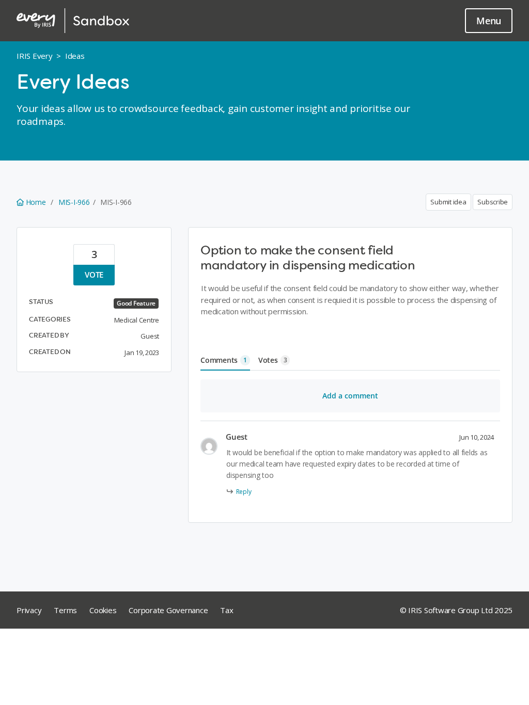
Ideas (75, 56)
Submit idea (448, 201)
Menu (488, 20)
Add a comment (350, 395)
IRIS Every (35, 56)
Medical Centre (137, 320)
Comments (223, 360)
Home (36, 202)
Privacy (29, 610)
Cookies (102, 610)
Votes (272, 360)
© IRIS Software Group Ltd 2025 (456, 610)
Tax (226, 610)
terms (65, 610)
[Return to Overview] (73, 20)
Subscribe (492, 201)
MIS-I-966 (74, 202)
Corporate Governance (168, 610)
